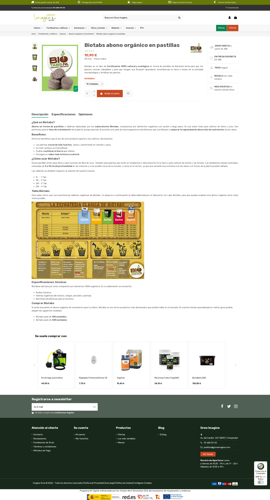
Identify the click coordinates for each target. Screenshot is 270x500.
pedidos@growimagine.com (217, 447)
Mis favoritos (82, 438)
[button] (34, 365)
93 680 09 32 (210, 442)
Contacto (38, 434)
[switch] (261, 482)
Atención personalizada (49, 8)
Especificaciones (64, 114)
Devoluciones (39, 438)
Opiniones (86, 114)
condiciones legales (64, 413)
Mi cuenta (80, 434)
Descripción (40, 114)
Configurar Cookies (143, 483)
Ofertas (121, 434)
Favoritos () (233, 8)
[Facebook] (222, 406)
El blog (163, 434)
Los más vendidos (126, 438)
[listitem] (56, 365)
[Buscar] (179, 17)
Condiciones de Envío (43, 442)
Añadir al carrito (112, 93)
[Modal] (60, 68)
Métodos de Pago (42, 450)
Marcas (121, 442)
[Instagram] (235, 406)
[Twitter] (228, 406)
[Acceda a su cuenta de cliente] (229, 18)
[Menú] (265, 463)
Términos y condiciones (44, 446)
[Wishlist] (128, 93)
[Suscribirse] (94, 407)
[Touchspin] (94, 92)
